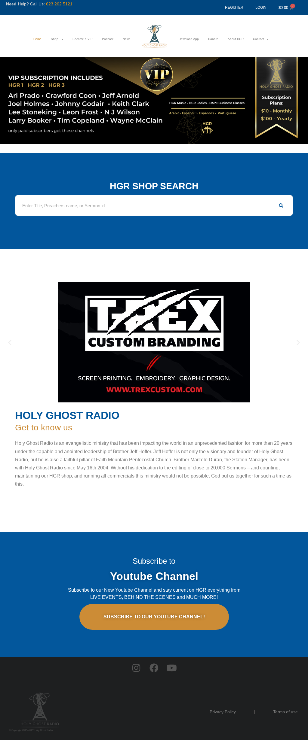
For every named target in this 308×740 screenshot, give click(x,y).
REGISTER (234, 7)
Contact (258, 39)
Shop (54, 39)
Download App (189, 39)
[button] (10, 342)
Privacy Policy (223, 711)
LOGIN (260, 7)
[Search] (281, 205)
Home (37, 39)
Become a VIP (82, 39)
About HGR (236, 39)
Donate (213, 39)
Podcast (107, 39)
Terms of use (285, 711)
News (126, 39)
